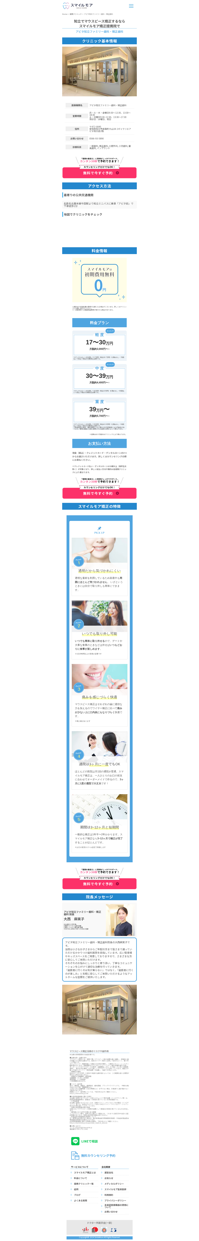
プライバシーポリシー (115, 1200)
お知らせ (108, 1178)
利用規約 (108, 1195)
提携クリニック (76, 14)
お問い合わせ (111, 1212)
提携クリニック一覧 (84, 1184)
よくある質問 (80, 1200)
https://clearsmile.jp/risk (79, 1093)
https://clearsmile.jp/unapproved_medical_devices (88, 1123)
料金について (80, 1178)
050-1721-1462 (82, 1129)
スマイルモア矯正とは (85, 1172)
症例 (76, 1189)
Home (64, 14)
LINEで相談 (89, 1141)
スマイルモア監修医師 (115, 1189)
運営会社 (108, 1172)
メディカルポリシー (114, 1184)
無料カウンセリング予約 (98, 1155)
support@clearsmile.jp (83, 1127)
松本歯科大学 (68, 924)
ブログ (77, 1195)
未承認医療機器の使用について (116, 1206)
